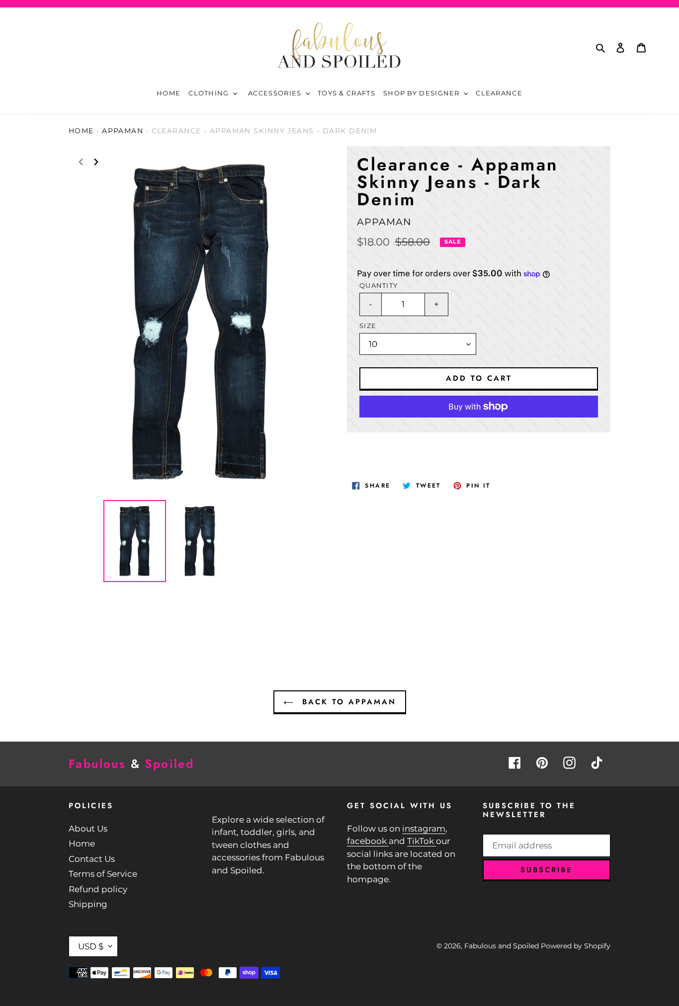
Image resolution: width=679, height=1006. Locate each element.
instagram (423, 829)
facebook (368, 841)
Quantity (378, 285)
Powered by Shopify (575, 945)
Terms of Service (103, 874)
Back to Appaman (347, 701)
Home (81, 130)
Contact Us (92, 859)
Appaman (122, 130)
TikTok (421, 841)
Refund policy (98, 889)
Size (367, 326)
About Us (88, 829)
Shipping (88, 904)
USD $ (90, 946)
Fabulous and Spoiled (501, 945)
